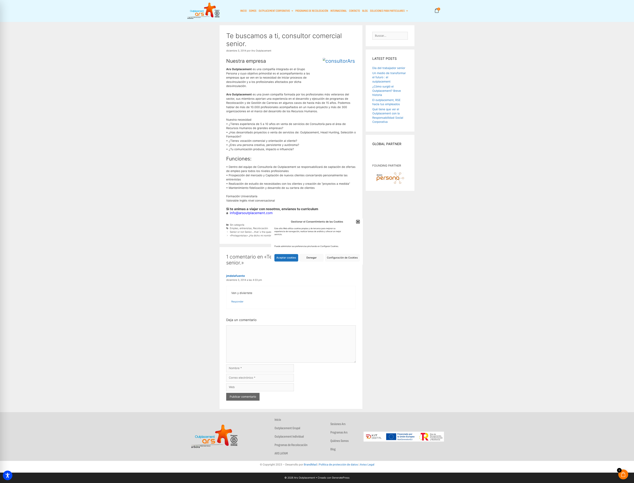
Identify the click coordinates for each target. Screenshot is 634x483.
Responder (237, 301)
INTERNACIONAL (338, 11)
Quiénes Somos (339, 441)
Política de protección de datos (338, 464)
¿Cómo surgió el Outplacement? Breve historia (386, 91)
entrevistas (246, 228)
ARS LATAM (281, 453)
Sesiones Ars (338, 424)
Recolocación (260, 228)
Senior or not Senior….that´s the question (253, 231)
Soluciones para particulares (387, 11)
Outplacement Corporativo (274, 11)
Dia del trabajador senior (388, 68)
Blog (365, 11)
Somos (252, 11)
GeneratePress (341, 477)
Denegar (311, 257)
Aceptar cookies (286, 257)
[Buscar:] (390, 35)
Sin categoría (237, 224)
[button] (358, 222)
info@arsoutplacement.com (251, 213)
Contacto (354, 11)
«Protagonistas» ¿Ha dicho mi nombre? (252, 235)
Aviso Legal (367, 464)
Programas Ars (339, 432)
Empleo (234, 228)
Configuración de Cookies (342, 257)
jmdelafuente (235, 275)
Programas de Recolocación (311, 11)
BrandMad (310, 464)
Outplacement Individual (289, 436)
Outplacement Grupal (287, 428)
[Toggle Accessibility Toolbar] (7, 475)
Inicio (243, 11)
